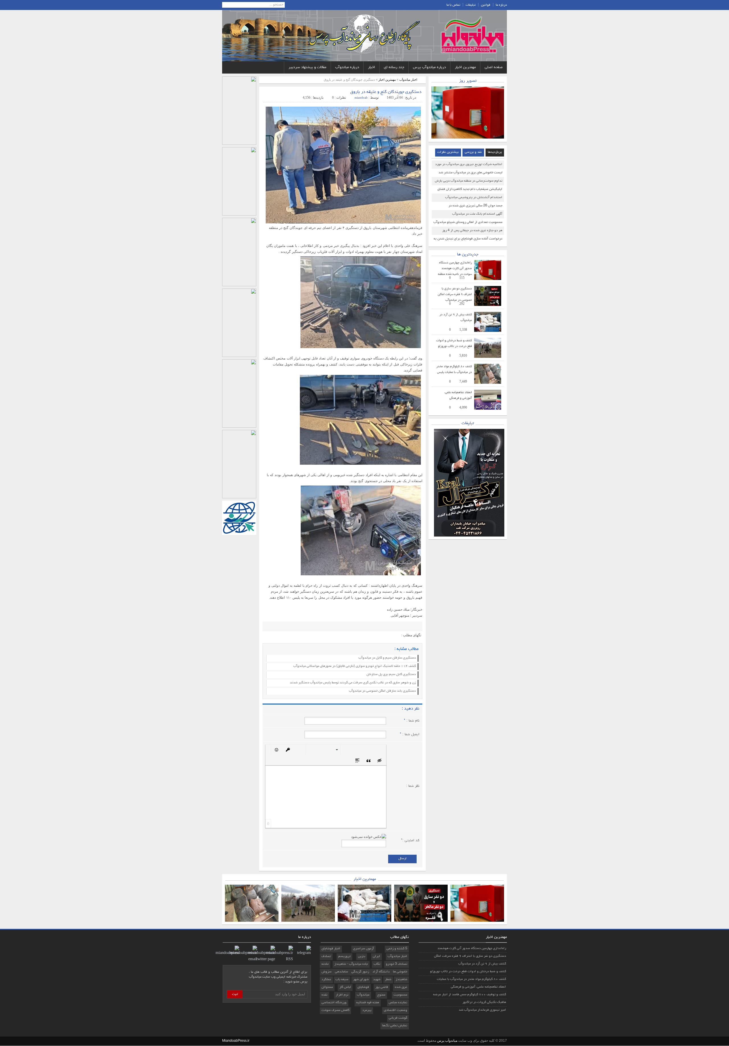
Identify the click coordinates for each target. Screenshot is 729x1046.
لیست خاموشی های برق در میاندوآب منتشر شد (470, 173)
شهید (376, 980)
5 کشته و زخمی (396, 949)
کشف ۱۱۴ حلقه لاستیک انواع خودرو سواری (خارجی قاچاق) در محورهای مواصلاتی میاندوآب (354, 666)
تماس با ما (453, 5)
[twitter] (284, 626)
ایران (376, 956)
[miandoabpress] (227, 953)
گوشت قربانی (398, 1018)
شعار (388, 980)
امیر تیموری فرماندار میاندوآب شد (482, 1010)
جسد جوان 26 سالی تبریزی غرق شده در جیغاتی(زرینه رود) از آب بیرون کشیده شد (474, 207)
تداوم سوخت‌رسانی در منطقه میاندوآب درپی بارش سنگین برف (468, 182)
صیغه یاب (342, 980)
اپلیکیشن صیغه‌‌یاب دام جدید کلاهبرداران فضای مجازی (469, 190)
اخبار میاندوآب (408, 79)
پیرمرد (366, 1010)
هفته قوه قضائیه (367, 1003)
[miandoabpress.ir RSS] (279, 960)
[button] (380, 749)
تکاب (377, 964)
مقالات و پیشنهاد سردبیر (307, 67)
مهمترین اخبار (465, 67)
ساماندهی (341, 972)
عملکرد (326, 980)
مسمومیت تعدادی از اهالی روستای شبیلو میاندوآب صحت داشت (467, 223)
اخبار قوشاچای (331, 949)
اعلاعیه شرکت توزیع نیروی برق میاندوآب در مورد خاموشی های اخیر (468, 166)
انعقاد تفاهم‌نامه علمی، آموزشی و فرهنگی (478, 987)
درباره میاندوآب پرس (429, 67)
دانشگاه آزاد (381, 972)
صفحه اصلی (494, 67)
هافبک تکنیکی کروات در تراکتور (484, 1002)
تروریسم (344, 956)
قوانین (485, 5)
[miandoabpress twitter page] (261, 960)
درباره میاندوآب (347, 67)
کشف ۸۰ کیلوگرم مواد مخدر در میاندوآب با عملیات (471, 979)
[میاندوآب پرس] (471, 35)
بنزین (361, 956)
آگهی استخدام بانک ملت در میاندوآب (477, 214)
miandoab (361, 97)
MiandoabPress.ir (235, 1041)
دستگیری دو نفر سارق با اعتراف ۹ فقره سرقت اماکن (470, 956)
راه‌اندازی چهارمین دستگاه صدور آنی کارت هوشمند (471, 948)
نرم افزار (342, 995)
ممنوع (381, 995)
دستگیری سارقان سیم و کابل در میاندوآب (387, 658)
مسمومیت (400, 995)
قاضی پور (381, 987)
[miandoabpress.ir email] (243, 960)
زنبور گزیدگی (360, 972)
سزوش (326, 972)
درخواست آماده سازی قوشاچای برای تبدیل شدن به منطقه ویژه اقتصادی (468, 240)
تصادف (326, 956)
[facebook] (276, 626)
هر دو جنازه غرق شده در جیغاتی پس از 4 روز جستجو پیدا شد (472, 232)
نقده (324, 995)
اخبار (371, 67)
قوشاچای (363, 987)
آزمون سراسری (363, 949)
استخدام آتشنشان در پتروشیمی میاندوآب (473, 198)
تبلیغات (471, 5)
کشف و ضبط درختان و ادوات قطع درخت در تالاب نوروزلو (468, 972)
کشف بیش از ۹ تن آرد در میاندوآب (482, 964)
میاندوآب (363, 995)
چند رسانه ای (394, 67)
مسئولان (327, 987)
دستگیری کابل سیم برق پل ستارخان (391, 675)
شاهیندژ (401, 980)
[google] (267, 626)
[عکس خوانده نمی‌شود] (368, 837)
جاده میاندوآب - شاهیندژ (351, 964)
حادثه (325, 964)
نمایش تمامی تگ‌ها (394, 1026)
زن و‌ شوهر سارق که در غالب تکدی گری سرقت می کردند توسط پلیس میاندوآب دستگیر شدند (353, 683)
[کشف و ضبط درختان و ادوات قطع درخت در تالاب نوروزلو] (487, 357)
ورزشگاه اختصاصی (334, 1003)
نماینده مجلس (398, 1003)
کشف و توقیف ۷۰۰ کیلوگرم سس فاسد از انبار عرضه (469, 995)
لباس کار (345, 987)
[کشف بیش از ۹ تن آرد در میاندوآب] (487, 331)
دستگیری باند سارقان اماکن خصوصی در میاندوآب (382, 691)
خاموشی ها (400, 972)
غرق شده (401, 987)
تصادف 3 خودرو (396, 964)
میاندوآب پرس (446, 1041)
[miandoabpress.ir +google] (302, 953)
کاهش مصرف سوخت (335, 1010)
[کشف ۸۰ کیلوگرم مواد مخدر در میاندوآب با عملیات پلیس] (487, 383)
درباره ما (501, 5)
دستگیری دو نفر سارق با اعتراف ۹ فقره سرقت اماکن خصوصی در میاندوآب (455, 294)
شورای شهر (361, 980)
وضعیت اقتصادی (395, 1010)
